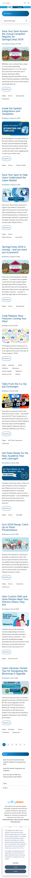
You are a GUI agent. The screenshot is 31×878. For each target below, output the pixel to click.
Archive (5, 788)
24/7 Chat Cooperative (15, 440)
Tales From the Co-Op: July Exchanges (14, 385)
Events (10, 96)
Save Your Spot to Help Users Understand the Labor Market (15, 177)
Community (5, 99)
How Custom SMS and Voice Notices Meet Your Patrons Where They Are (15, 600)
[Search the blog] (26, 20)
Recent (5, 754)
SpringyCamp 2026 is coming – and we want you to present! (14, 249)
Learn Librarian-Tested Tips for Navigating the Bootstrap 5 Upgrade (15, 671)
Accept (15, 867)
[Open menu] (28, 3)
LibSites (17, 374)
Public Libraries (6, 237)
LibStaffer (5, 368)
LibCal (20, 365)
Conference (5, 587)
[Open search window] (25, 3)
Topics (5, 783)
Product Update (21, 165)
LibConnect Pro (7, 374)
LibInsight (19, 515)
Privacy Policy (20, 848)
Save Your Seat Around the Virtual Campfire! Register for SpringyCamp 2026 (15, 35)
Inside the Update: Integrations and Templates (12, 111)
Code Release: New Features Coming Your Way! (14, 318)
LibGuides (11, 365)
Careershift (18, 237)
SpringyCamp (20, 96)
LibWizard (18, 371)
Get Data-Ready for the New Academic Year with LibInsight (15, 455)
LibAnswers (15, 368)
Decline (15, 871)
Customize (15, 862)
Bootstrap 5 (16, 732)
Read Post (6, 89)
